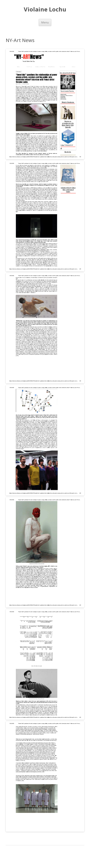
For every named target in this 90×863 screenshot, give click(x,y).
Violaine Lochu (45, 9)
